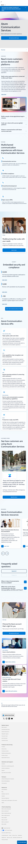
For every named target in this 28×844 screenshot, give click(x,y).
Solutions (3, 763)
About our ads (9, 837)
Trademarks (20, 835)
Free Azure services (5, 751)
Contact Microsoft (5, 835)
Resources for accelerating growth (8, 766)
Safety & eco (4, 837)
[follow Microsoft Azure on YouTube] (12, 718)
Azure (2, 5)
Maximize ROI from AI (5, 757)
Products (3, 746)
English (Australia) (7, 828)
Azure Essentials (4, 738)
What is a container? (5, 821)
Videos (3, 802)
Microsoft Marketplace (6, 781)
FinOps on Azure (5, 755)
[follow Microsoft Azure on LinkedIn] (9, 718)
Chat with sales (22, 842)
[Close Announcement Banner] (25, 7)
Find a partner (4, 783)
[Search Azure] (1, 2)
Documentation (4, 789)
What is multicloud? (5, 811)
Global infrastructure (5, 731)
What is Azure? (4, 727)
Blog (2, 791)
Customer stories (5, 740)
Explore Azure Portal (9, 715)
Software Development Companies (8, 778)
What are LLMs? (4, 819)
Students (3, 796)
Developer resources (5, 793)
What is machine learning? (6, 813)
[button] (14, 49)
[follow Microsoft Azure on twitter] (4, 718)
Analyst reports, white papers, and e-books (9, 800)
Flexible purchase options (6, 753)
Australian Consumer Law (17, 837)
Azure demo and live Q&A (6, 772)
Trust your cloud (4, 736)
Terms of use (14, 835)
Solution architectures (5, 768)
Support (3, 770)
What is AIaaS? (4, 817)
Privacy (10, 835)
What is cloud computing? (6, 808)
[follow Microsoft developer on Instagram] (6, 718)
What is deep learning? (6, 815)
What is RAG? (4, 824)
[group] (14, 475)
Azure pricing (4, 748)
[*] (1, 703)
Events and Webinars (5, 798)
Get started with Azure (6, 729)
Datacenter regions (5, 733)
